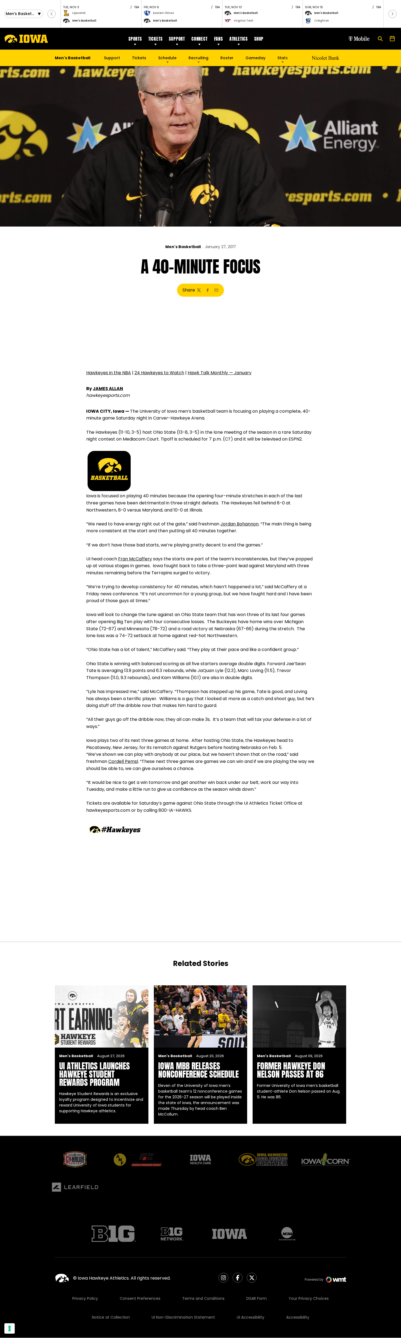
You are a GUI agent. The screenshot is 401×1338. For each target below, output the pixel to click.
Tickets (155, 38)
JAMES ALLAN (108, 388)
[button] (51, 14)
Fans (218, 38)
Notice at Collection (111, 1317)
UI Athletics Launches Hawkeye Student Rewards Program (94, 1074)
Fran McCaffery (135, 559)
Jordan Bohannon (239, 524)
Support (177, 38)
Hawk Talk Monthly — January (220, 373)
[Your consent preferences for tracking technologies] (9, 1328)
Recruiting (198, 58)
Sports (135, 38)
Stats (282, 58)
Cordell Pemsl (123, 761)
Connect (199, 38)
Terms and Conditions (203, 1298)
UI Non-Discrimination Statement (183, 1317)
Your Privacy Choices (309, 1298)
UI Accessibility (250, 1317)
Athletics (238, 38)
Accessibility (297, 1317)
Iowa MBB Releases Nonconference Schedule (198, 1070)
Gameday (255, 58)
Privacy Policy (85, 1298)
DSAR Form (256, 1298)
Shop (259, 38)
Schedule (167, 58)
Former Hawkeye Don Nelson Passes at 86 (291, 1070)
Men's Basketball (183, 246)
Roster (227, 58)
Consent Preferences (140, 1298)
